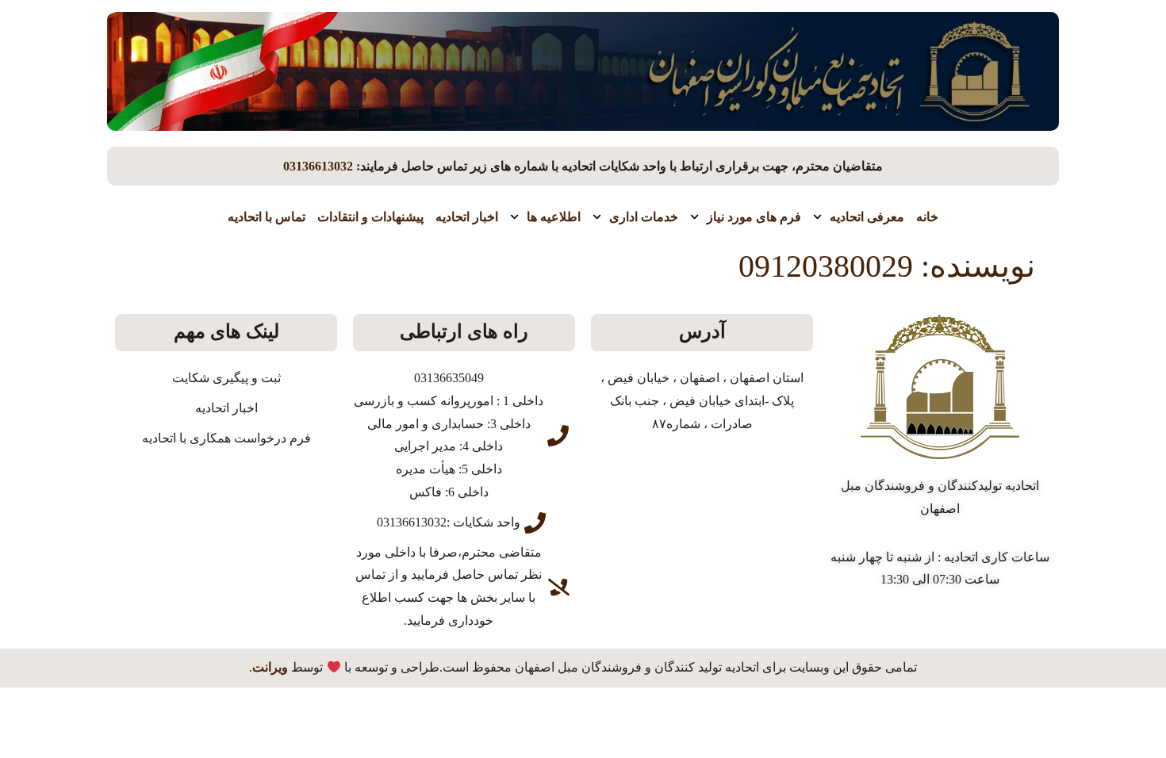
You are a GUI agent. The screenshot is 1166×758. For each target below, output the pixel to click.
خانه (927, 217)
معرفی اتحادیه (867, 217)
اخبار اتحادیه (466, 217)
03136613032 (318, 166)
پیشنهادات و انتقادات (370, 217)
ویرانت (270, 667)
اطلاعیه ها (554, 217)
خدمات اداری (643, 217)
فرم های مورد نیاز (754, 217)
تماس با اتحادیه (266, 217)
